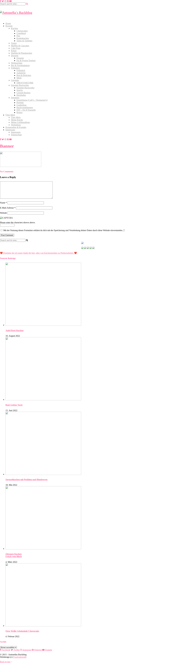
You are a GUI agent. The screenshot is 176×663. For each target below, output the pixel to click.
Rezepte (9, 26)
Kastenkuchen (22, 38)
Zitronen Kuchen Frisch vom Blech (14, 555)
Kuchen (14, 28)
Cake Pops (15, 48)
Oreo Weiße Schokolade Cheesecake (22, 631)
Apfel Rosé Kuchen (15, 330)
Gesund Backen (23, 92)
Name (3, 203)
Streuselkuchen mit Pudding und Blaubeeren (26, 479)
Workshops (16, 125)
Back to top (5, 662)
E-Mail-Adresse (7, 208)
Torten (14, 43)
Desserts (14, 55)
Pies (18, 36)
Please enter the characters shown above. (17, 222)
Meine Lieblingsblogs (20, 122)
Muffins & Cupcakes (20, 46)
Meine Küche (17, 120)
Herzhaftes (21, 95)
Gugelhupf (21, 33)
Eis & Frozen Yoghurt (25, 60)
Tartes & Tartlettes (24, 41)
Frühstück (15, 68)
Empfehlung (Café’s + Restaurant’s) (32, 100)
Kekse (13, 50)
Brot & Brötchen (23, 75)
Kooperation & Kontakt (16, 127)
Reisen (19, 112)
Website (3, 213)
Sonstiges (15, 97)
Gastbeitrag (21, 105)
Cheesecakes (22, 31)
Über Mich (10, 115)
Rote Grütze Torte (14, 405)
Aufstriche (21, 73)
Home (8, 23)
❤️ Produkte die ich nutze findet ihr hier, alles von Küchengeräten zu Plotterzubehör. (37, 253)
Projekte (20, 102)
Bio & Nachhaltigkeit (20, 65)
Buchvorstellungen (24, 107)
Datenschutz (16, 135)
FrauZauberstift (19, 657)
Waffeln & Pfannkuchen (21, 53)
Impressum (10, 130)
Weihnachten (16, 63)
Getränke (15, 80)
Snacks (19, 90)
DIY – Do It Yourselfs (26, 110)
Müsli (18, 78)
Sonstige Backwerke (20, 85)
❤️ (75, 253)
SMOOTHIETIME (24, 83)
